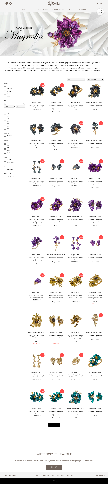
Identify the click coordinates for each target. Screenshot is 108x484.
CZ (101, 3)
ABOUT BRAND (43, 9)
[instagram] (10, 3)
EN (97, 3)
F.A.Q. (36, 475)
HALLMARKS (60, 475)
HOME (24, 9)
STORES (71, 9)
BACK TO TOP (100, 475)
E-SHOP (31, 9)
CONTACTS (70, 475)
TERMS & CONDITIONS (47, 475)
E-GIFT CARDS (81, 9)
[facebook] (6, 3)
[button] (54, 467)
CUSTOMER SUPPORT (57, 9)
